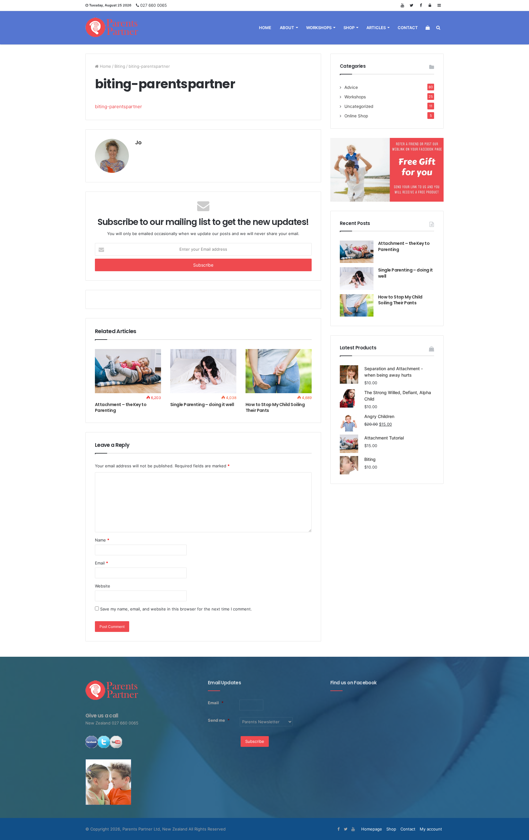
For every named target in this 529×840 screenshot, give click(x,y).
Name (102, 540)
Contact (408, 27)
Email (101, 563)
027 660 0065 (153, 5)
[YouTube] (402, 5)
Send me (219, 720)
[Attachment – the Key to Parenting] (128, 371)
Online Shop (356, 115)
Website (102, 585)
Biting (119, 66)
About (287, 27)
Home (265, 27)
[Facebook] (420, 5)
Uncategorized (358, 106)
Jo (138, 142)
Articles (376, 27)
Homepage (371, 829)
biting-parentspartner (118, 106)
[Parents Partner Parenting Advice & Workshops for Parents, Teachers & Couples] (112, 27)
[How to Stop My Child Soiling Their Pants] (279, 371)
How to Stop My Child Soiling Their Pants (275, 407)
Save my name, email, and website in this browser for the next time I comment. (176, 608)
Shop (349, 27)
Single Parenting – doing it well (202, 404)
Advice (351, 87)
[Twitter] (411, 5)
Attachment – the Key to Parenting (120, 407)
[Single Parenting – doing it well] (203, 371)
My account (431, 829)
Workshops (319, 27)
